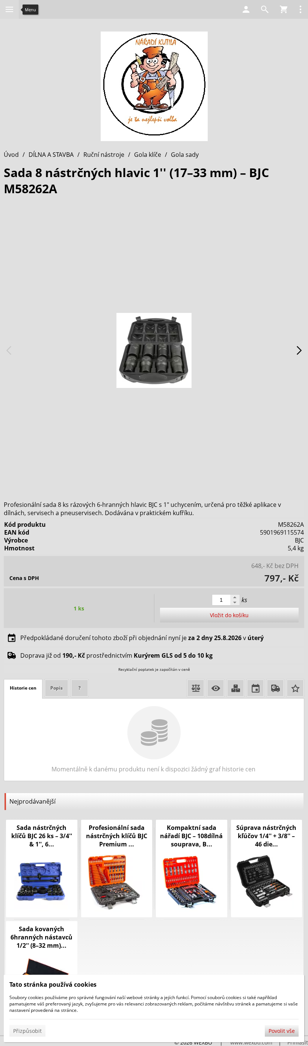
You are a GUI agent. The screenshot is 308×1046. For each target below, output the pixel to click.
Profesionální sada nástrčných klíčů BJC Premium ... (116, 836)
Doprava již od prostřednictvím (116, 655)
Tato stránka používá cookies (53, 984)
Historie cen (23, 688)
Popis (56, 688)
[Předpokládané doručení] (255, 688)
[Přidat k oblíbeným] (295, 688)
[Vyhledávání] (264, 9)
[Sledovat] (216, 688)
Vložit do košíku (229, 615)
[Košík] (283, 9)
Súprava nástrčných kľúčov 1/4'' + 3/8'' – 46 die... (266, 836)
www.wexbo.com (251, 1042)
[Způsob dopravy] (275, 688)
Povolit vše (282, 1030)
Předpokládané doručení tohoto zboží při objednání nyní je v (142, 638)
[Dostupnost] (235, 688)
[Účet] (246, 9)
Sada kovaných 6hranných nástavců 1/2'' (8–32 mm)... (41, 937)
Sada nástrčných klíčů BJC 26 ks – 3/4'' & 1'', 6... (41, 836)
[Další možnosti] (300, 9)
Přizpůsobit (27, 1030)
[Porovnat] (196, 688)
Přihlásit (297, 1042)
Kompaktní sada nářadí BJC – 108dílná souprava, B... (191, 836)
